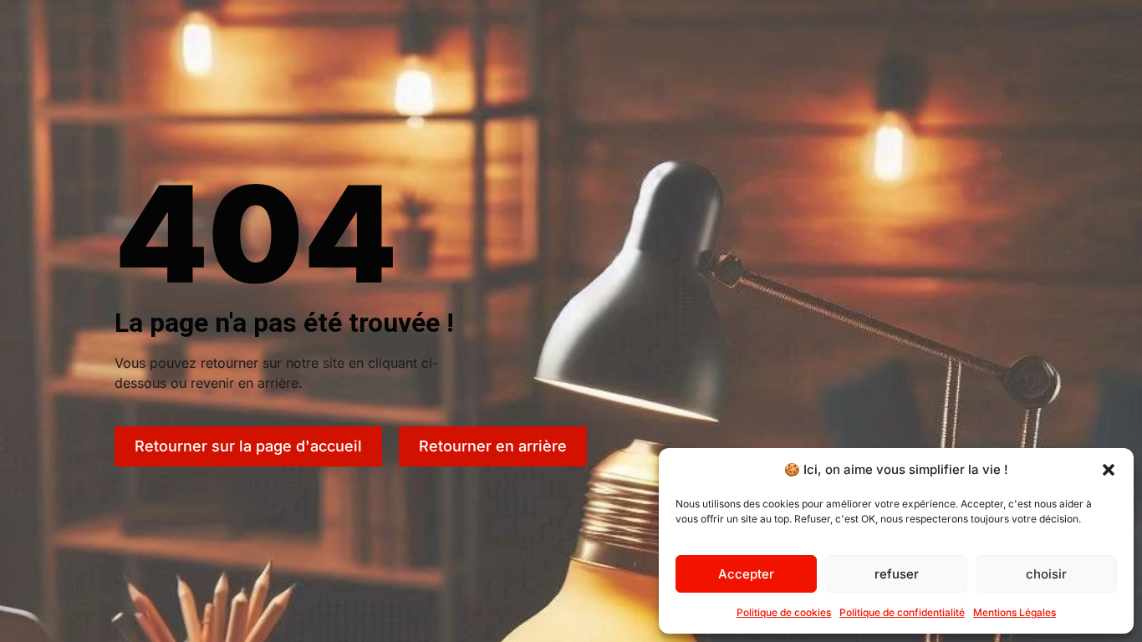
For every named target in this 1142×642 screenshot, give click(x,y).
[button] (1108, 469)
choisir (1046, 574)
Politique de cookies (784, 612)
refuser (896, 574)
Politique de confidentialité (902, 612)
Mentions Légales (1014, 612)
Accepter (746, 574)
